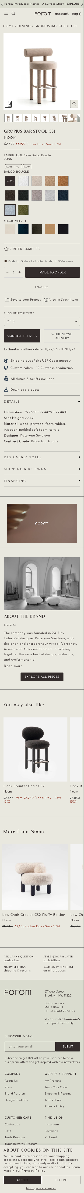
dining (24, 26)
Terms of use (53, 1100)
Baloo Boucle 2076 (50, 181)
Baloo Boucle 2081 (10, 195)
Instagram (52, 1124)
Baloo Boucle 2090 (23, 210)
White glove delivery (62, 336)
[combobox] (13, 14)
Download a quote (25, 389)
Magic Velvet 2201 (10, 229)
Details (12, 401)
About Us (11, 1080)
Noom (10, 138)
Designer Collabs (16, 1100)
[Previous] (1, 5)
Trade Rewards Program (21, 1144)
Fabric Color (27, 157)
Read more (13, 666)
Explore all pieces (42, 676)
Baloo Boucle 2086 (10, 210)
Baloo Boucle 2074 (37, 181)
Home (8, 26)
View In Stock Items (64, 299)
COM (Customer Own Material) (10, 181)
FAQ (8, 1131)
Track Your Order (56, 1087)
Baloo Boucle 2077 (63, 181)
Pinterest (51, 1137)
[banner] (42, 4)
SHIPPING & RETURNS (25, 469)
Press (8, 1087)
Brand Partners (15, 1093)
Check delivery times (19, 313)
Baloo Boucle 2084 (37, 195)
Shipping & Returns (58, 1093)
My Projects (53, 1080)
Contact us (12, 1124)
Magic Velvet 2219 (63, 229)
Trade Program (15, 1137)
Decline (62, 1180)
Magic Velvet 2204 (23, 229)
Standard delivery (22, 336)
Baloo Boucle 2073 (23, 181)
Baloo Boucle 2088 (63, 195)
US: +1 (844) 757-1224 (60, 1011)
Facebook (51, 1131)
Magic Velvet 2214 (50, 229)
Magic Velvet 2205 (37, 229)
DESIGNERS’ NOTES (23, 457)
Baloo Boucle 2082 (23, 195)
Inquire (42, 287)
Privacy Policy (33, 1170)
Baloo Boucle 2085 (50, 195)
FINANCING (15, 481)
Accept (22, 1180)
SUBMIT (68, 1046)
